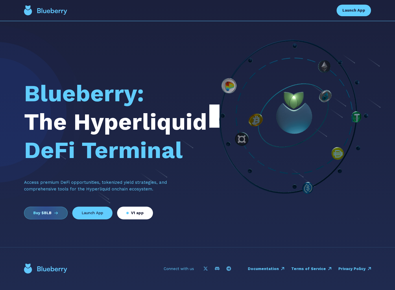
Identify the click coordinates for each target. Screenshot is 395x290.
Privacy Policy (352, 269)
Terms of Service (308, 269)
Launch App (353, 10)
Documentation (263, 269)
